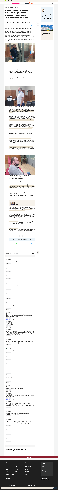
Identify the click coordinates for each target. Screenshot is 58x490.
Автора (17, 253)
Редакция (6, 471)
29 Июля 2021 (7, 20)
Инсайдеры (26, 469)
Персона (6, 466)
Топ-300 (26, 474)
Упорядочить (32, 253)
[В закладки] (38, 24)
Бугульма (7, 7)
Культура (17, 462)
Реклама (16, 471)
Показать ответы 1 (9, 299)
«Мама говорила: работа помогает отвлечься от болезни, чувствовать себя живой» (47, 15)
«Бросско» (47, 10)
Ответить (13, 299)
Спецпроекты (27, 471)
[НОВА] (16, 3)
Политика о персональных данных (29, 483)
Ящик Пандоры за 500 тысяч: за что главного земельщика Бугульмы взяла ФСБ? (22, 203)
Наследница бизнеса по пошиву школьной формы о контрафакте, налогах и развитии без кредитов (46, 18)
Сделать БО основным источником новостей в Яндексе (22, 239)
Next (51, 21)
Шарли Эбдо (9, 348)
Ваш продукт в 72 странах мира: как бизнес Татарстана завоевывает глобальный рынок (47, 34)
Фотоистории (17, 469)
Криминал (11, 7)
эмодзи (9, 263)
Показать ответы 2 (9, 337)
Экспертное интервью (29, 462)
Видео (16, 466)
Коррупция (16, 7)
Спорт (7, 462)
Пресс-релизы (7, 469)
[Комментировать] (38, 22)
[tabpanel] (47, 14)
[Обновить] (38, 252)
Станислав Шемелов (13, 234)
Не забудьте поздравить (28, 466)
